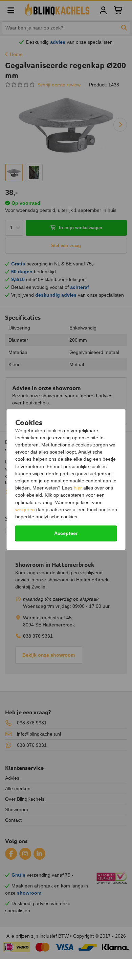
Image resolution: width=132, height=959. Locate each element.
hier (78, 488)
